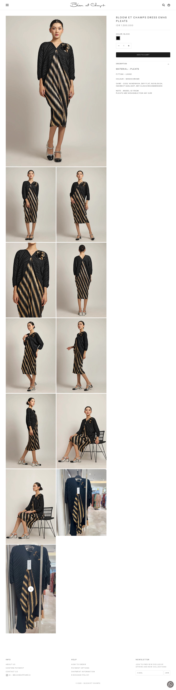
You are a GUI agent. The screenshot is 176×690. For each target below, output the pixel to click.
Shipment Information (83, 671)
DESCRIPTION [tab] (121, 64)
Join (167, 673)
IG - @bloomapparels (20, 675)
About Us (10, 664)
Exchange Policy (80, 675)
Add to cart (143, 55)
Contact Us (12, 671)
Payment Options (80, 668)
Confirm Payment (15, 668)
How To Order (78, 664)
